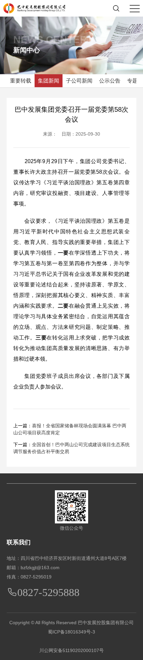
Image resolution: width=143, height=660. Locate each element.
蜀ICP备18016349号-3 (71, 631)
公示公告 (109, 81)
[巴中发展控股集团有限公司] (34, 8)
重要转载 (20, 81)
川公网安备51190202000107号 (71, 650)
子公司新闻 (79, 81)
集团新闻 (48, 81)
